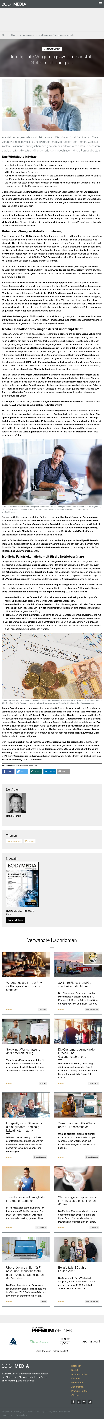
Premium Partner (79, 1391)
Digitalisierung (41, 1227)
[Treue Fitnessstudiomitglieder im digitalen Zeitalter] (26, 1178)
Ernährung (94, 1227)
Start (4, 35)
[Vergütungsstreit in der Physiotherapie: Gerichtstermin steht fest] (26, 964)
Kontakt (75, 1370)
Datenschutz (21, 1415)
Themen (15, 35)
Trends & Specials (92, 1009)
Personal (29, 841)
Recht (44, 1301)
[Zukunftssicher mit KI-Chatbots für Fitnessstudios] (78, 1105)
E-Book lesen (31, 903)
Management (52, 49)
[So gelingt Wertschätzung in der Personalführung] (26, 1031)
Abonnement (77, 1386)
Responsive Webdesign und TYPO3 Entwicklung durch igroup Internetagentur (36, 1411)
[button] (8, 771)
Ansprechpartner (79, 1374)
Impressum (7, 1415)
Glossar (75, 1395)
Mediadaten (77, 1382)
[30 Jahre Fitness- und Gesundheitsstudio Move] (78, 964)
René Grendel (14, 815)
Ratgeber (76, 1365)
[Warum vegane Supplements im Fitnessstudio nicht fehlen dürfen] (78, 1178)
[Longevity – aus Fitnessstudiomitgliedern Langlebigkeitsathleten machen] (26, 1105)
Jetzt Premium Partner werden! (52, 1351)
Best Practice (93, 1083)
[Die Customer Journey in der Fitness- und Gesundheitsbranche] (78, 1031)
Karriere (75, 1378)
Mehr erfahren (15, 920)
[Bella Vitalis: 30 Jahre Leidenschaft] (78, 1249)
